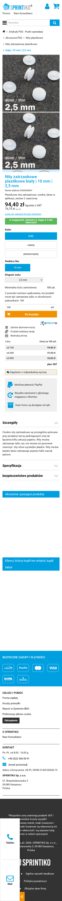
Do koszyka (32, 314)
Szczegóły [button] (10, 422)
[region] (31, 527)
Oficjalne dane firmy (35, 888)
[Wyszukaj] (55, 23)
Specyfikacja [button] (11, 465)
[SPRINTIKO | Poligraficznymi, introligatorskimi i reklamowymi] (16, 6)
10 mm (17, 267)
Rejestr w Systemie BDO (15, 708)
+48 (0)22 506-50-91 (18, 758)
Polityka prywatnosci (35, 881)
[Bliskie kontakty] (22, 896)
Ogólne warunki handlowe (40, 873)
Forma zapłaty (10, 697)
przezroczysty (31, 253)
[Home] (3, 31)
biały (31, 235)
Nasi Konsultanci (23, 13)
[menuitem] (31, 236)
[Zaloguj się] (46, 6)
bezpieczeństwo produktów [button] (22, 476)
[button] (4, 23)
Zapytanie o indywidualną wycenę (28, 372)
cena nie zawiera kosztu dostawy (23, 214)
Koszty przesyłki (11, 703)
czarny (31, 245)
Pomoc (6, 13)
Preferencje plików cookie (16, 714)
